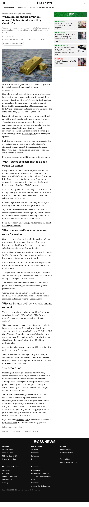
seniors (11, 268)
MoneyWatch (8, 8)
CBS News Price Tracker (46, 8)
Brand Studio (7, 480)
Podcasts (5, 473)
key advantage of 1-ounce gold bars (25, 347)
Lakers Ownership (9, 459)
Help (33, 480)
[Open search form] (84, 2)
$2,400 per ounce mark (12, 109)
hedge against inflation (16, 128)
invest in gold (22, 419)
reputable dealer (9, 422)
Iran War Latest (7, 453)
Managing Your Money (26, 8)
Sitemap (5, 483)
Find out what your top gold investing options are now (26, 157)
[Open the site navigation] (17, 3)
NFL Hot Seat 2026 (9, 456)
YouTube (34, 450)
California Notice (66, 453)
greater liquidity (29, 134)
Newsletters (6, 470)
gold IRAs (20, 315)
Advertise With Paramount (41, 473)
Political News (7, 450)
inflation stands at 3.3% (29, 179)
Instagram (35, 456)
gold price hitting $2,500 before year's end (21, 112)
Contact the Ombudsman (40, 486)
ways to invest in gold (27, 312)
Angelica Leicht (16, 427)
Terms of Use (65, 459)
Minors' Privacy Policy (68, 462)
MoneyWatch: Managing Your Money (16, 13)
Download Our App (9, 476)
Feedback (35, 483)
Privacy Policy (65, 450)
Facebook (35, 453)
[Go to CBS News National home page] (44, 3)
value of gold (7, 198)
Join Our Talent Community (41, 476)
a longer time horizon (16, 242)
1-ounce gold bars (41, 119)
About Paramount (37, 470)
